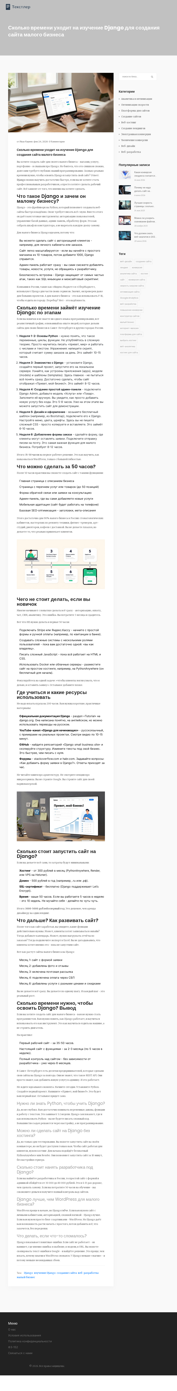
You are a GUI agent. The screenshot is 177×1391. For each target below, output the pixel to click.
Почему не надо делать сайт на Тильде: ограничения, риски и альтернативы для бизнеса (145, 189)
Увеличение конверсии (134, 140)
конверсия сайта (137, 279)
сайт (122, 279)
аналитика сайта (128, 273)
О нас (12, 1329)
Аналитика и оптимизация (136, 98)
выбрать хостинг (128, 340)
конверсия (137, 267)
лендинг (124, 267)
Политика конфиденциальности (30, 1341)
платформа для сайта (131, 334)
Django (28, 1272)
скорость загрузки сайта (132, 285)
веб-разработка (88, 1272)
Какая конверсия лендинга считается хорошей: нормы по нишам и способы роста (144, 174)
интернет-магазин (129, 328)
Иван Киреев (26, 141)
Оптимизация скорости (135, 104)
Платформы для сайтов (135, 110)
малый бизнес (26, 1277)
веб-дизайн (126, 261)
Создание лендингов (133, 128)
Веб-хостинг (128, 122)
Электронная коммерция (136, 134)
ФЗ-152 (13, 1347)
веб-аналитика (127, 346)
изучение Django (45, 1272)
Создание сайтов (131, 116)
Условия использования (24, 1335)
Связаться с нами (20, 1353)
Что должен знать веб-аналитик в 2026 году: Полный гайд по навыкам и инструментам (145, 235)
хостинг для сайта (129, 352)
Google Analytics (129, 297)
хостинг (144, 273)
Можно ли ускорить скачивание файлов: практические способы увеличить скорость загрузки (144, 219)
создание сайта (67, 1272)
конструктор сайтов (129, 316)
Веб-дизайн (128, 146)
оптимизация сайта (129, 291)
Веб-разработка (131, 152)
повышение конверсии (131, 310)
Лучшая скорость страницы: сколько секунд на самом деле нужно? (143, 204)
